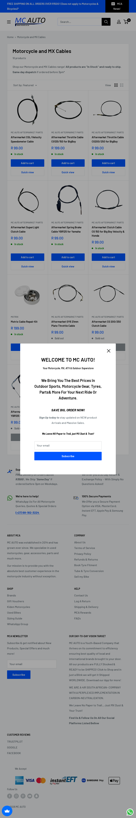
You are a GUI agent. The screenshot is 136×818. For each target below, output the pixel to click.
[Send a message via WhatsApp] (130, 812)
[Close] (108, 350)
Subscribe (68, 456)
